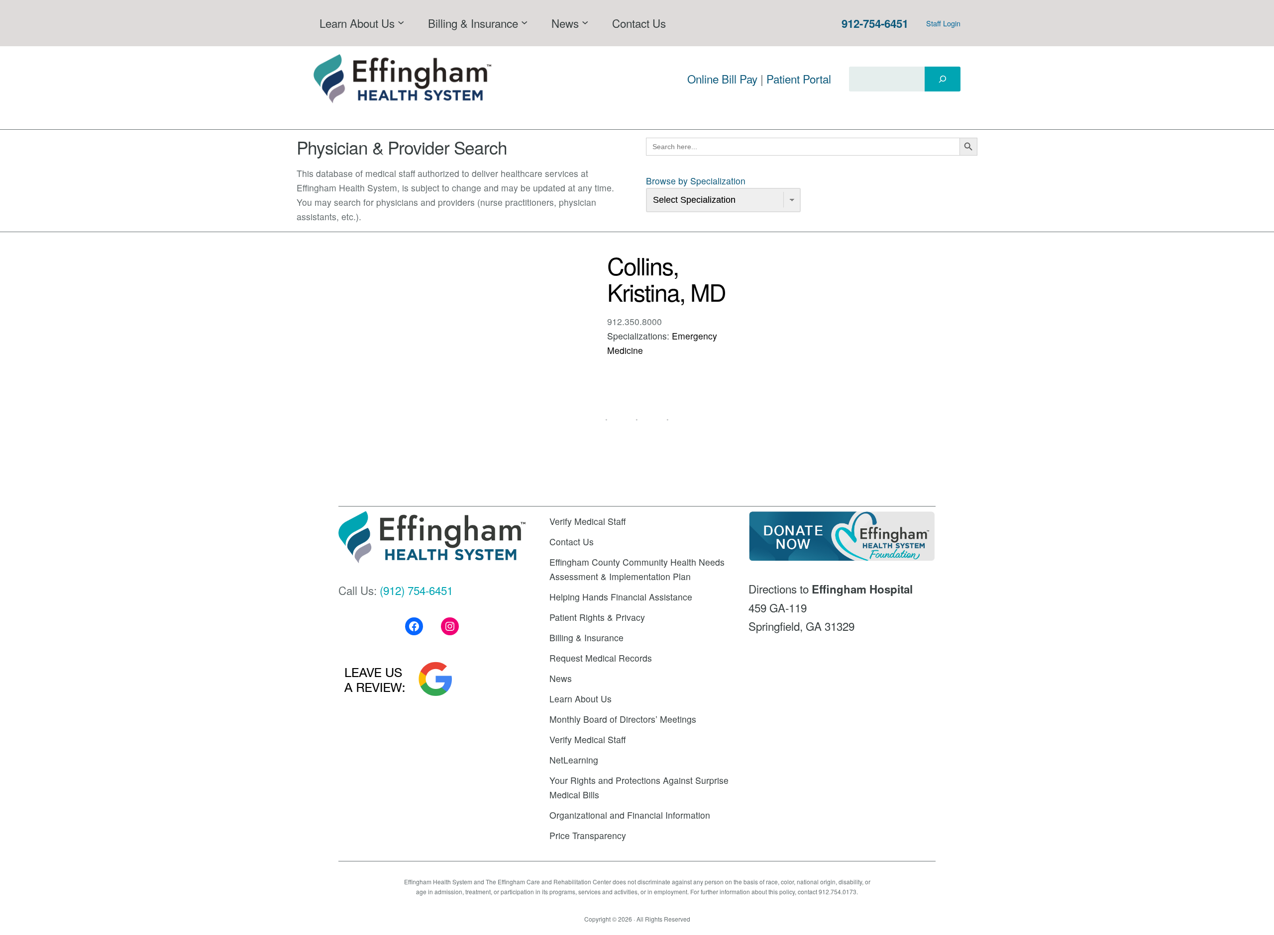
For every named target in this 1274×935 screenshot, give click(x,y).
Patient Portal (798, 78)
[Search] (942, 79)
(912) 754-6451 (416, 590)
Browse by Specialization (695, 180)
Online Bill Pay (722, 78)
